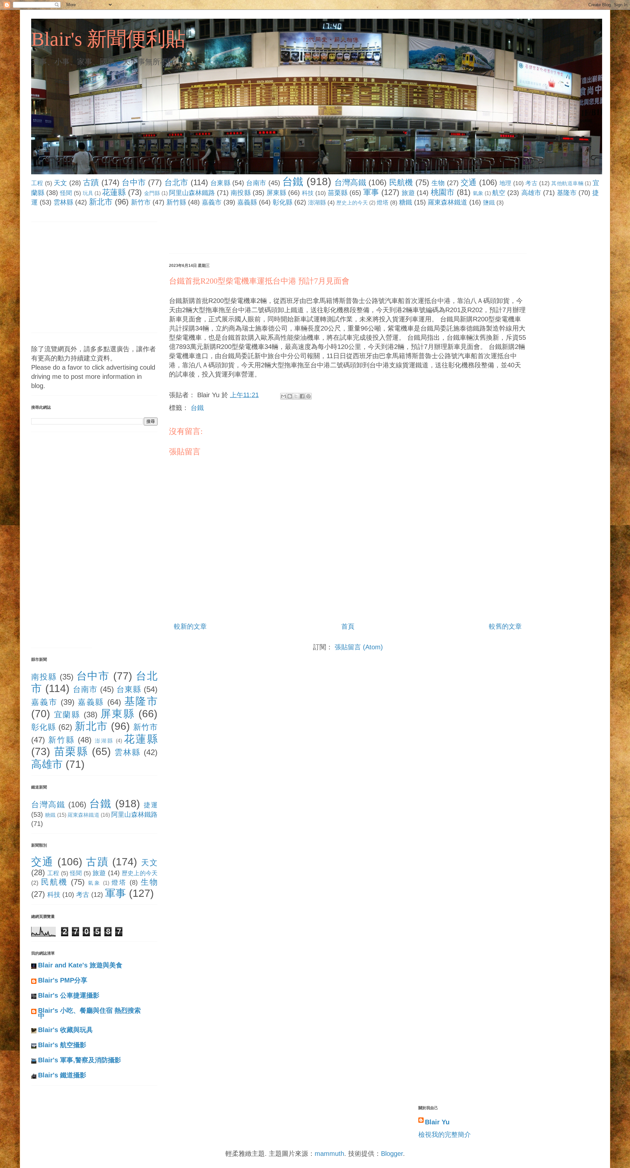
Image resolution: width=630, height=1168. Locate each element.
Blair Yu (437, 1122)
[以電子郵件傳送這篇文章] (283, 396)
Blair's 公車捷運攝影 (68, 995)
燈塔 (382, 202)
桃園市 (442, 192)
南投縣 (240, 192)
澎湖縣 (317, 202)
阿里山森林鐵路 (192, 192)
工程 (37, 183)
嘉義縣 (247, 202)
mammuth (329, 1153)
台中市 (134, 182)
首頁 (347, 626)
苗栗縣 (337, 192)
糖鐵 (405, 202)
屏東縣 (276, 192)
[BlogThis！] (289, 396)
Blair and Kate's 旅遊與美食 (80, 965)
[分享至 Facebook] (302, 396)
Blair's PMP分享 (62, 980)
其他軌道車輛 (567, 183)
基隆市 (567, 192)
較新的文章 (190, 626)
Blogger (392, 1153)
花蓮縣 (114, 192)
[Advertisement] (288, 231)
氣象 (478, 193)
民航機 (401, 182)
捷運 (151, 805)
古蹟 (91, 182)
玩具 (88, 193)
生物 (438, 182)
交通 (469, 182)
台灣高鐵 (350, 182)
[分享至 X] (296, 396)
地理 (505, 183)
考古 (531, 183)
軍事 (371, 192)
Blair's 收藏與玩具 (65, 1029)
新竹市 (141, 202)
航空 (498, 192)
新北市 (101, 201)
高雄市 (531, 192)
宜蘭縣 (67, 714)
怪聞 (66, 193)
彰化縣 (282, 202)
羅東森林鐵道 (447, 202)
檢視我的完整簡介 (444, 1134)
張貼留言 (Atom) (359, 647)
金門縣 (152, 193)
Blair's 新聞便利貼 (108, 39)
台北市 (176, 182)
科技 (308, 193)
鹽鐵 (489, 202)
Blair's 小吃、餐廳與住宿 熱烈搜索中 (89, 1013)
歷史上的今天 (352, 202)
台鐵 (293, 181)
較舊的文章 (505, 626)
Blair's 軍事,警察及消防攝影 (79, 1060)
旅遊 (408, 192)
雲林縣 (63, 202)
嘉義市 (211, 202)
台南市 (256, 182)
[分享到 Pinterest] (308, 396)
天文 (60, 182)
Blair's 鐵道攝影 (62, 1075)
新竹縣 (176, 202)
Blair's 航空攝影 (62, 1045)
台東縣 (220, 182)
